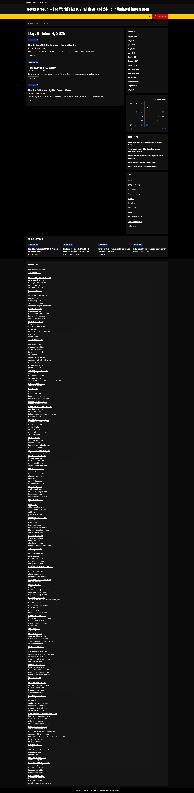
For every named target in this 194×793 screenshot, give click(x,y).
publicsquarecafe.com (36, 587)
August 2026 (132, 36)
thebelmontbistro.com (37, 463)
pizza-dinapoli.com (35, 321)
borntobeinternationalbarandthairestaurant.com (47, 736)
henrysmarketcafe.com (37, 357)
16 (147, 116)
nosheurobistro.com (36, 285)
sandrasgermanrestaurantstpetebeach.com (45, 380)
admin (31, 48)
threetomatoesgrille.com (37, 595)
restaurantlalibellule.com (37, 708)
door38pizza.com (35, 754)
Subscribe (162, 16)
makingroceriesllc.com (36, 383)
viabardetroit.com (35, 427)
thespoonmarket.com (36, 375)
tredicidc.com (33, 362)
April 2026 (131, 53)
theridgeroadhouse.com (37, 282)
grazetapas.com (34, 556)
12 (163, 112)
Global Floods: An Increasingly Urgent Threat (143, 166)
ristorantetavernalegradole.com (40, 453)
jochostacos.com (34, 677)
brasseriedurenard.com (37, 352)
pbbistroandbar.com (36, 507)
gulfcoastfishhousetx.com (38, 631)
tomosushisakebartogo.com (39, 762)
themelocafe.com (35, 744)
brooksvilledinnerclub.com (38, 419)
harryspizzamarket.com (37, 757)
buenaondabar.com (35, 458)
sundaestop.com (34, 301)
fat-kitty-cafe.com (34, 742)
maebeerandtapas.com (37, 615)
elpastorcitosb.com (35, 288)
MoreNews (104, 790)
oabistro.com (33, 512)
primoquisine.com (35, 391)
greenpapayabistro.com (37, 576)
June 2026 (131, 45)
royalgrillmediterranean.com (39, 659)
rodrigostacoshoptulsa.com (39, 605)
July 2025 (131, 89)
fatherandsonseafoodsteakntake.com (42, 414)
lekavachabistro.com (36, 484)
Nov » (163, 128)
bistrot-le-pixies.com (36, 553)
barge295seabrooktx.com (38, 638)
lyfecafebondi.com (35, 424)
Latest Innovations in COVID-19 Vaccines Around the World (43, 250)
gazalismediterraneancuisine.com (41, 783)
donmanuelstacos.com (37, 592)
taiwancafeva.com (35, 298)
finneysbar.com (34, 540)
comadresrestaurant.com (38, 718)
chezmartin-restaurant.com (38, 399)
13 (131, 116)
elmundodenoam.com (36, 269)
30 (147, 125)
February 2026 (133, 61)
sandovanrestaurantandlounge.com (42, 731)
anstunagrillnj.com (35, 760)
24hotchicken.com (35, 275)
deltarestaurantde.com (37, 721)
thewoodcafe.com (35, 290)
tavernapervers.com (36, 561)
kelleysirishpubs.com (36, 687)
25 (158, 121)
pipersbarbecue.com (36, 476)
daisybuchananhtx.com (37, 409)
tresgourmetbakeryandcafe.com (40, 566)
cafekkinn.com (33, 747)
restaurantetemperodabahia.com (41, 558)
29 (142, 125)
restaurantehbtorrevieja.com (39, 734)
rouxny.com (32, 355)
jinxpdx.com (32, 329)
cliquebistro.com (34, 417)
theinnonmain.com (35, 293)
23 (147, 121)
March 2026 (132, 57)
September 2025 (133, 81)
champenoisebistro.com (37, 613)
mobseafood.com (35, 447)
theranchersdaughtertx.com (39, 669)
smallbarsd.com (34, 272)
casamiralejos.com (35, 386)
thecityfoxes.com (34, 393)
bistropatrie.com (34, 411)
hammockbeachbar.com (37, 517)
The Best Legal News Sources (42, 67)
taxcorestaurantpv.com (37, 682)
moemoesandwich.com (37, 695)
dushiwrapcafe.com (35, 471)
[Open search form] (150, 16)
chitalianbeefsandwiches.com (39, 579)
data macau (132, 226)
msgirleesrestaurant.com (38, 528)
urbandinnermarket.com (37, 497)
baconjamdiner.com (36, 667)
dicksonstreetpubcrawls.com (39, 450)
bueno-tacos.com (35, 649)
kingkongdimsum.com (36, 597)
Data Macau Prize (135, 189)
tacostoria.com (34, 437)
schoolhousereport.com (37, 404)
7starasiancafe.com (35, 339)
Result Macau (133, 207)
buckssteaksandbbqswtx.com (39, 618)
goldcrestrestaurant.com (37, 726)
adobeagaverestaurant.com (39, 703)
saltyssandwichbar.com (37, 509)
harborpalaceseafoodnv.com (39, 445)
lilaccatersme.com (35, 308)
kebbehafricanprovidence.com (40, 306)
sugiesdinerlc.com (35, 548)
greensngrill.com (34, 368)
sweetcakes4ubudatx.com (38, 522)
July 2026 (131, 40)
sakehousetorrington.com (38, 370)
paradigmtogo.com (35, 499)
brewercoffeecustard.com (38, 316)
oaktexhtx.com (34, 628)
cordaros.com (33, 342)
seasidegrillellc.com (35, 657)
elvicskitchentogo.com (36, 502)
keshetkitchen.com (35, 767)
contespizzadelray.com (37, 326)
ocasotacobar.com (35, 429)
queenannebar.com (35, 644)
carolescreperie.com (36, 378)
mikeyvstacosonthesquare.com (40, 406)
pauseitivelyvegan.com (37, 778)
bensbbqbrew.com (35, 773)
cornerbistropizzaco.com (37, 466)
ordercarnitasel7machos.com (39, 331)
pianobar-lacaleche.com (37, 401)
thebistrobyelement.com (37, 432)
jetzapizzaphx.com (35, 752)
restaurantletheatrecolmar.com (40, 360)
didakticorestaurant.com (37, 729)
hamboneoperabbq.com (37, 770)
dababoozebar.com (35, 693)
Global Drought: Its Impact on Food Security (142, 162)
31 (152, 125)
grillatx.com (32, 504)
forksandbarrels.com (36, 460)
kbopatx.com (33, 388)
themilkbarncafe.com (36, 538)
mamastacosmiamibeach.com (39, 546)
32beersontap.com (35, 303)
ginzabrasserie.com (35, 543)
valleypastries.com (35, 350)
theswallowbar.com (35, 571)
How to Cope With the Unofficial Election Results (52, 45)
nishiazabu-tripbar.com (37, 455)
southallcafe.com (34, 602)
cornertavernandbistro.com (39, 675)
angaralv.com (33, 337)
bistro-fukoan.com (35, 486)
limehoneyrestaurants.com (38, 724)
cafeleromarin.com (35, 533)
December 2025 (133, 69)
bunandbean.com (35, 344)
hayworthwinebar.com (36, 664)
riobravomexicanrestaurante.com (41, 313)
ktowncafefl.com (34, 525)
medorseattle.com (35, 489)
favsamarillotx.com (35, 680)
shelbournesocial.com (36, 319)
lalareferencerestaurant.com (39, 716)
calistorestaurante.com (37, 365)
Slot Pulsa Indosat (135, 217)
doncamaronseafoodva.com (39, 672)
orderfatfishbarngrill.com (38, 636)
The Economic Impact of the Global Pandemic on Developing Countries (76, 250)
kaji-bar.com (33, 607)
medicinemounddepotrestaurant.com (42, 713)
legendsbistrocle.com (36, 520)
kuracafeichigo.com (35, 739)
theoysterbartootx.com (37, 610)
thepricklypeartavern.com (38, 620)
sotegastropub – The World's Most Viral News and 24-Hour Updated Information (87, 9)
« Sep (130, 128)
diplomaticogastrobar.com (38, 765)
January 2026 (132, 65)
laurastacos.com (34, 584)
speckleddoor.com (35, 311)
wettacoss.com (34, 435)
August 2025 (132, 85)
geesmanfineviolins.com (37, 295)
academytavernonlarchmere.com (41, 654)
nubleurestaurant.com (37, 706)
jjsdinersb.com (34, 700)
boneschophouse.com (36, 396)
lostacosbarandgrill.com (37, 491)
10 (152, 112)
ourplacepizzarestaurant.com (39, 749)
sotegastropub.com (35, 564)
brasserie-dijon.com (36, 646)
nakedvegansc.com (35, 780)
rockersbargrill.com (35, 535)
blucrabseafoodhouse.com (38, 530)
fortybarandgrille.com (36, 324)
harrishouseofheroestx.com (39, 422)
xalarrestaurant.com (36, 711)
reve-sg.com (33, 334)
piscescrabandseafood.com (38, 685)
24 (152, 121)
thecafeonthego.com (36, 473)
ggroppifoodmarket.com (37, 373)
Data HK (131, 203)
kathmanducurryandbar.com (39, 589)
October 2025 (132, 77)
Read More (34, 55)
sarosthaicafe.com (35, 662)
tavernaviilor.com (35, 582)
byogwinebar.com (35, 479)
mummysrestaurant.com (37, 623)
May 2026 (131, 49)
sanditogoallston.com (36, 280)
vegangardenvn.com (36, 775)
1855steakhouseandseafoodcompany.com (44, 600)
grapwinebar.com (35, 481)
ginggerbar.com (34, 569)
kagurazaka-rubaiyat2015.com (39, 277)
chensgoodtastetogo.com (38, 651)
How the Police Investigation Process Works (49, 90)
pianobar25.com (34, 442)
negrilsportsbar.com (36, 468)
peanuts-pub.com (35, 515)
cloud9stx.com (33, 551)
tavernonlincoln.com (36, 698)
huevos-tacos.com (35, 494)
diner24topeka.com (35, 574)
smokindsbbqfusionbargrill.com (40, 641)
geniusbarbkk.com (35, 633)
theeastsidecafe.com (36, 625)
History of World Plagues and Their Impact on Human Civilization (114, 250)
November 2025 (133, 73)
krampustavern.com (36, 690)
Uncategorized (33, 40)
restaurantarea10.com (36, 347)
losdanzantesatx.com (36, 440)
